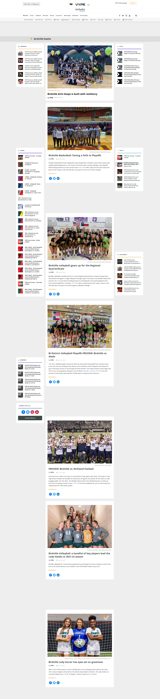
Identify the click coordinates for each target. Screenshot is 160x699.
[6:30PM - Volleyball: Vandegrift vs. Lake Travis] (20, 192)
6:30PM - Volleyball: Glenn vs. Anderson (32, 185)
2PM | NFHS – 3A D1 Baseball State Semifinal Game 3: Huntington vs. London (33, 248)
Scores (118, 19)
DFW (83, 167)
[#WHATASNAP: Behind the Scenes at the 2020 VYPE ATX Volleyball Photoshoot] (119, 268)
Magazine (67, 19)
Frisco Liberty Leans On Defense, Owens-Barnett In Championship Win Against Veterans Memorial (132, 283)
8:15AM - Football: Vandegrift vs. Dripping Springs (32, 171)
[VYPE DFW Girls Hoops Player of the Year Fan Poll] (119, 53)
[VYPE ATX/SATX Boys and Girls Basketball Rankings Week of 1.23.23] (20, 367)
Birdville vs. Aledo (89, 371)
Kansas (52, 15)
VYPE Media (29, 19)
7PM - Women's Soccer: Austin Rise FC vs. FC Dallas (33, 220)
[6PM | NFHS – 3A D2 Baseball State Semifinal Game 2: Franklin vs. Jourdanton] (20, 263)
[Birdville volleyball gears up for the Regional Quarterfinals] (80, 238)
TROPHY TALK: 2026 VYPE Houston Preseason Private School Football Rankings (33, 67)
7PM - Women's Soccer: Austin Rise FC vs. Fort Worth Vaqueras (32, 213)
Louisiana (59, 15)
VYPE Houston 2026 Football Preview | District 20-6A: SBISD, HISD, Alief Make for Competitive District (33, 82)
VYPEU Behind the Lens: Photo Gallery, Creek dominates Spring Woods (132, 178)
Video (57, 19)
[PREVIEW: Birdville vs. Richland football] (80, 442)
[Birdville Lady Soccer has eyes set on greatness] (80, 635)
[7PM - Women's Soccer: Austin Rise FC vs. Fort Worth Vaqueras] (20, 213)
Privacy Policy (118, 164)
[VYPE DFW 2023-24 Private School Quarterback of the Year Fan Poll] (119, 81)
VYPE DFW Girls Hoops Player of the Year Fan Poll (132, 52)
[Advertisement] (80, 28)
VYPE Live (40, 19)
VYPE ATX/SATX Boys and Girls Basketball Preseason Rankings (33, 395)
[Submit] (136, 15)
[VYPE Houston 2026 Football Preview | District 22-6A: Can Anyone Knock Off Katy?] (20, 60)
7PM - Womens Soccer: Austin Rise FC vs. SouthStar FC (32, 234)
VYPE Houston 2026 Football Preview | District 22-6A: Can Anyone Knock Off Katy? (33, 60)
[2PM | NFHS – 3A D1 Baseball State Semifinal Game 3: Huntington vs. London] (20, 249)
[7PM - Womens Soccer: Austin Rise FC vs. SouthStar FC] (20, 234)
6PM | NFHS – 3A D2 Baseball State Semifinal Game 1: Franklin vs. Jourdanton (33, 291)
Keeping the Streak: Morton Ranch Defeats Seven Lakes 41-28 (131, 185)
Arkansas (45, 15)
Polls (94, 19)
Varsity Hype (84, 15)
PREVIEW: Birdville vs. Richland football (71, 468)
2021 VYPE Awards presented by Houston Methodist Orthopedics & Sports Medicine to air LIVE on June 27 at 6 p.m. (132, 263)
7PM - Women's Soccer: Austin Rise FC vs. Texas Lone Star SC (32, 227)
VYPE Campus (128, 19)
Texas (32, 15)
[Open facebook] (119, 15)
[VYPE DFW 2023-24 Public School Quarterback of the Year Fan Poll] (119, 74)
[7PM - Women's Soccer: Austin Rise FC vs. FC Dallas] (20, 220)
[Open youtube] (129, 15)
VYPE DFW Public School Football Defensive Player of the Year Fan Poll (132, 67)
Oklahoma (75, 15)
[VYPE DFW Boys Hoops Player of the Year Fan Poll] (119, 60)
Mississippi (67, 15)
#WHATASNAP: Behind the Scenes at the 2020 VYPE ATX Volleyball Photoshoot (132, 268)
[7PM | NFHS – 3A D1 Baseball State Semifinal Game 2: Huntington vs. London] (20, 270)
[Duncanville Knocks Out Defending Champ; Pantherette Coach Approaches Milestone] (119, 289)
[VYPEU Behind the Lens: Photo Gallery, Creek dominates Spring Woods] (119, 178)
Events (110, 19)
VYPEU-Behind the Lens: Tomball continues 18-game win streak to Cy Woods (132, 171)
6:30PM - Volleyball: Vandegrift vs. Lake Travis (33, 191)
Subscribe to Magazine (31, 4)
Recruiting (77, 19)
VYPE (51, 98)
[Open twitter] (122, 15)
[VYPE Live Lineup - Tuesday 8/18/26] (20, 157)
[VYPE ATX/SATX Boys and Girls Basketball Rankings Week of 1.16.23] (20, 374)
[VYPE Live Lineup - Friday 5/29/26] (20, 242)
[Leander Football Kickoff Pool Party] (20, 206)
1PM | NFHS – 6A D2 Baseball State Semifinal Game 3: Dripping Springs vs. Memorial (33, 256)
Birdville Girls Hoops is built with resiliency (72, 93)
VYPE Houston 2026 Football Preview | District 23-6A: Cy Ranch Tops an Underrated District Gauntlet (33, 75)
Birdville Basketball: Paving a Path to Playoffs (75, 155)
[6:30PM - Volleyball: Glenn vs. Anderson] (20, 185)
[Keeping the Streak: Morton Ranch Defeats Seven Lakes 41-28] (119, 185)
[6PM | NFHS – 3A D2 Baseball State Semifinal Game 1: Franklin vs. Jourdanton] (20, 291)
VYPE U (49, 19)
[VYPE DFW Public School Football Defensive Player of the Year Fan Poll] (119, 67)
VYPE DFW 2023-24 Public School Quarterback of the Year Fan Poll (132, 74)
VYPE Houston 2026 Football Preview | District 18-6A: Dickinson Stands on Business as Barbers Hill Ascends (33, 55)
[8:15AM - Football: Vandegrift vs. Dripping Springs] (20, 171)
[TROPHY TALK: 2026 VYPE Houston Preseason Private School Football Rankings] (20, 67)
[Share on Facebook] (50, 178)
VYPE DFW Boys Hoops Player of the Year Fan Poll (132, 59)
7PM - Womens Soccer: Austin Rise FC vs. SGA (25, 198)
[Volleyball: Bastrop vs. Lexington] (20, 164)
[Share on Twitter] (54, 178)
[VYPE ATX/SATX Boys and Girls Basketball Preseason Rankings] (20, 395)
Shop (101, 19)
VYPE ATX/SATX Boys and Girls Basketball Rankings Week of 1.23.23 (33, 367)
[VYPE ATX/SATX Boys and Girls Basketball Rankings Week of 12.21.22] (20, 381)
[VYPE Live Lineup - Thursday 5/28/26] (20, 284)
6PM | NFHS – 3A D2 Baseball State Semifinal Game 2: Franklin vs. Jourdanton (33, 262)
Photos (86, 19)
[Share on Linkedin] (58, 178)
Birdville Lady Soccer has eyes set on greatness (76, 662)
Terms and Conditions (129, 164)
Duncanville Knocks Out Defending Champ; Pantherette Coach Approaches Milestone (131, 290)
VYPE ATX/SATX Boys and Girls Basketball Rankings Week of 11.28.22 (33, 388)
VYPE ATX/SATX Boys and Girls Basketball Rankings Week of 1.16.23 (33, 374)
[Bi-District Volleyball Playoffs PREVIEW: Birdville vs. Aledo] (80, 326)
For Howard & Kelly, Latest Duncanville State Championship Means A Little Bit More (132, 276)
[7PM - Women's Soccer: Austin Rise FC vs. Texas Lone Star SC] (20, 227)
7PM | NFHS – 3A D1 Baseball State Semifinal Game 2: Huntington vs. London (33, 269)
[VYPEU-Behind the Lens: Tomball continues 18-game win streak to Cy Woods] (119, 171)
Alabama (38, 15)
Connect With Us (30, 418)
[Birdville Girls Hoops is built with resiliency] (80, 67)
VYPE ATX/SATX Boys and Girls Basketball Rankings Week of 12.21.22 (33, 381)
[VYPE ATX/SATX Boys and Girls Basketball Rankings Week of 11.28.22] (20, 388)
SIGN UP (133, 3)
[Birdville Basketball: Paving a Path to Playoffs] (80, 128)
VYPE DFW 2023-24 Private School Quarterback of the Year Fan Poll (132, 81)
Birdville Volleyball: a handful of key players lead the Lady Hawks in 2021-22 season (79, 555)
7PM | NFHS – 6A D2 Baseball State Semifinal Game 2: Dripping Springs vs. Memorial (33, 277)
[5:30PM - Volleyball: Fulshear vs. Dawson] (20, 178)
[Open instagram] (126, 15)
